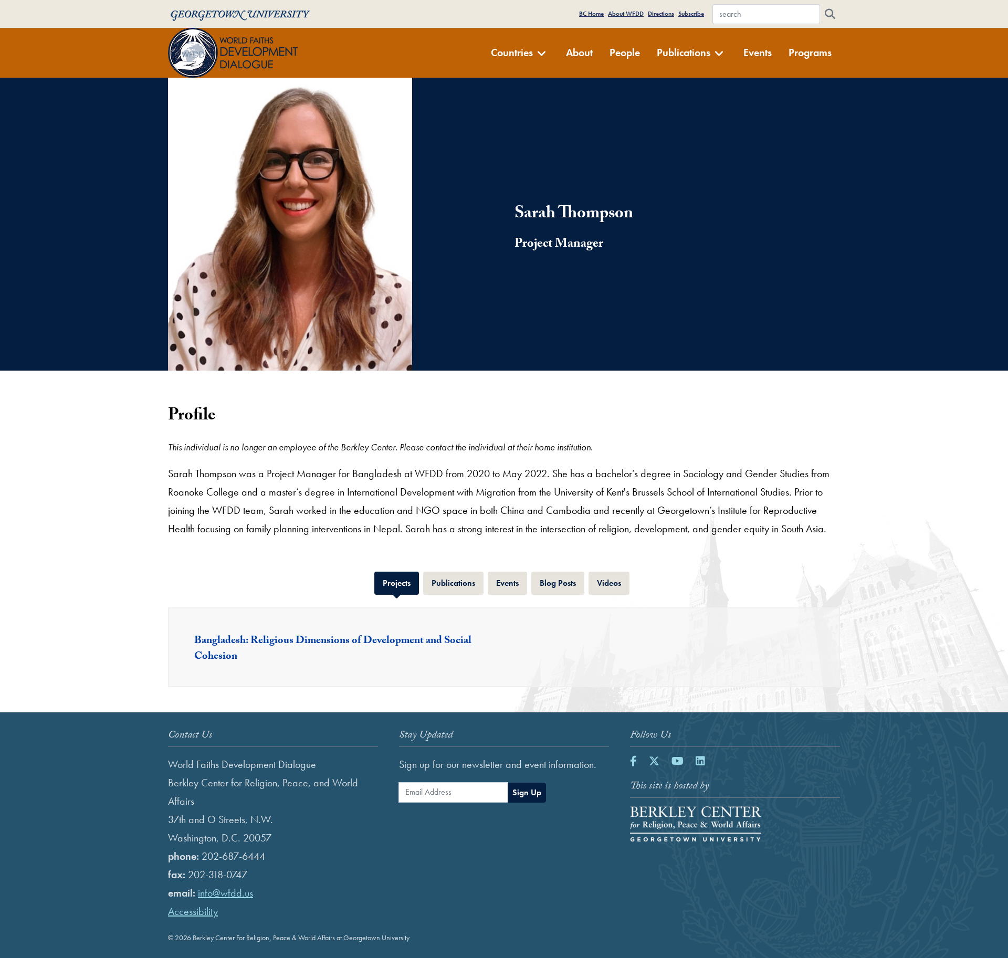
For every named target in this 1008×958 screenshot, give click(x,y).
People (625, 52)
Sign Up (526, 792)
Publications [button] (683, 52)
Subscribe (691, 13)
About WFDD (626, 13)
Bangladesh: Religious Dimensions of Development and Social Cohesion (332, 649)
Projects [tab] (401, 582)
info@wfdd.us (225, 893)
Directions (661, 13)
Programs (810, 52)
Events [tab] (511, 582)
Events (757, 52)
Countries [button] (512, 52)
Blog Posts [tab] (562, 582)
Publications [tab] (458, 582)
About (579, 52)
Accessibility (193, 911)
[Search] (830, 14)
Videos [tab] (613, 582)
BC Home (591, 13)
